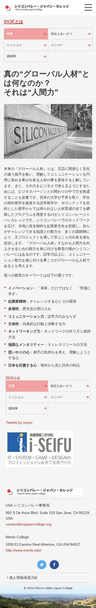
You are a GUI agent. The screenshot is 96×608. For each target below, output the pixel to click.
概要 (10, 34)
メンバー (57, 45)
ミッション (14, 45)
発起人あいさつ (61, 34)
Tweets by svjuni (19, 422)
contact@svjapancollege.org (28, 524)
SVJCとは (13, 378)
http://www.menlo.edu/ (23, 550)
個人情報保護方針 (23, 578)
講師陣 (11, 56)
